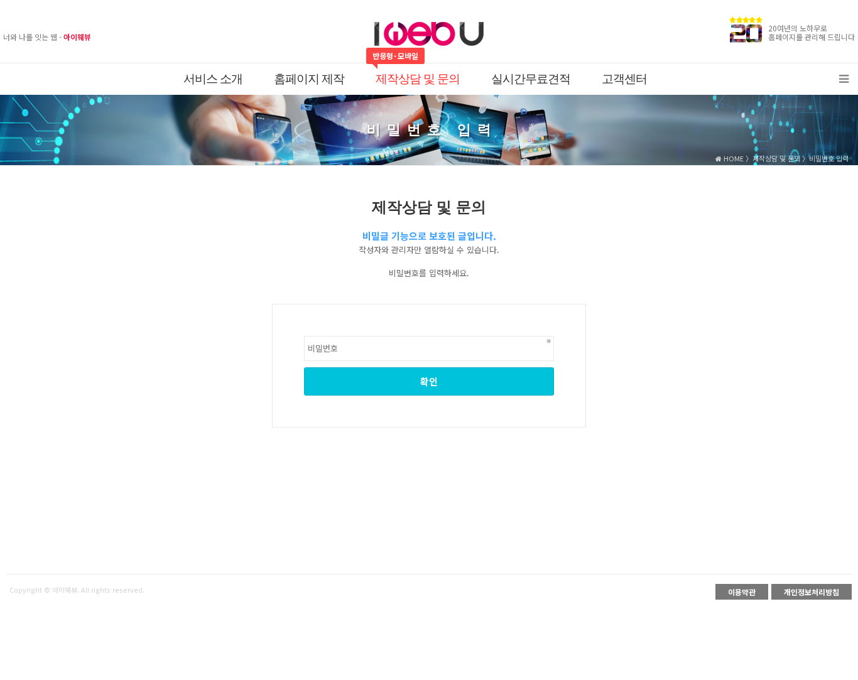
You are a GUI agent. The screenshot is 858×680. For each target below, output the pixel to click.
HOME (733, 158)
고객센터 (624, 78)
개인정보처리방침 (811, 591)
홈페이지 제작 (309, 78)
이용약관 (742, 591)
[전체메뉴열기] (844, 79)
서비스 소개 (212, 78)
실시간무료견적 (530, 78)
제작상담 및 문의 (418, 78)
